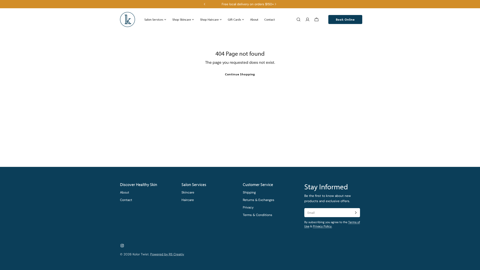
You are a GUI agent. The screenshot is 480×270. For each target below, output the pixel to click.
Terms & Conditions (257, 215)
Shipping (249, 192)
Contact (126, 200)
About (124, 192)
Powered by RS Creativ (167, 254)
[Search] (298, 19)
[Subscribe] (356, 213)
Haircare (188, 200)
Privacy (248, 207)
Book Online (345, 19)
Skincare (188, 192)
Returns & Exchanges (258, 200)
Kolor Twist (141, 254)
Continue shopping (240, 74)
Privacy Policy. (322, 226)
